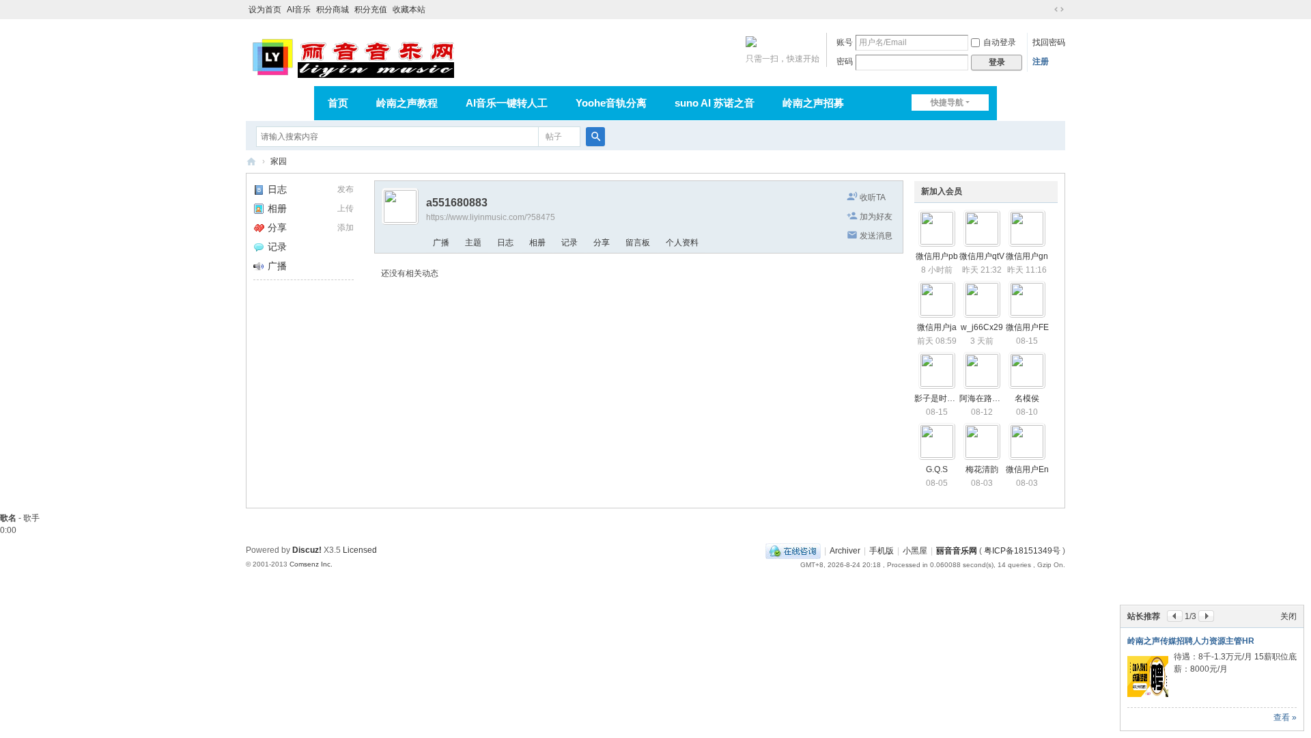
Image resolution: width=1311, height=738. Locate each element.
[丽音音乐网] (353, 56)
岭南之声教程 (407, 103)
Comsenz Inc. (311, 564)
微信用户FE (1027, 327)
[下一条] (1206, 616)
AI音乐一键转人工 (507, 103)
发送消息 (876, 236)
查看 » (1285, 717)
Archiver (845, 551)
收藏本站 (409, 9)
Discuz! (307, 550)
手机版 (881, 551)
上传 (345, 208)
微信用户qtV (981, 256)
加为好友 (876, 216)
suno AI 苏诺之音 (715, 103)
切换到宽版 (1059, 9)
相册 (277, 208)
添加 (345, 227)
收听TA (873, 197)
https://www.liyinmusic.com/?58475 (490, 217)
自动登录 (999, 42)
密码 (844, 61)
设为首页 (265, 9)
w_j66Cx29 (982, 327)
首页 (338, 103)
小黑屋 (915, 551)
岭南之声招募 (813, 103)
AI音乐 (299, 9)
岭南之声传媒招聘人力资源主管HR (1190, 641)
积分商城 (332, 9)
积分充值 (370, 9)
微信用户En (1027, 469)
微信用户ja (937, 327)
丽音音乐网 (251, 162)
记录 (277, 246)
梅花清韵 (981, 469)
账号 (844, 42)
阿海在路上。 (984, 398)
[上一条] (1175, 616)
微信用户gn (1027, 256)
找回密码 (1048, 42)
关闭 (1288, 616)
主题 (473, 242)
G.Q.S (937, 469)
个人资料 (682, 242)
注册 (1040, 61)
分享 (277, 227)
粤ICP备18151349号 (1022, 551)
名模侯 (1027, 398)
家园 (278, 161)
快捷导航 (947, 102)
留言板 (637, 242)
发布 (345, 189)
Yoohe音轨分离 (611, 103)
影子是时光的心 (943, 398)
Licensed (360, 550)
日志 (277, 189)
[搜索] (595, 136)
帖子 (554, 136)
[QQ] (793, 551)
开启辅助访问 (1046, 9)
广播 (277, 265)
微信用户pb (937, 256)
